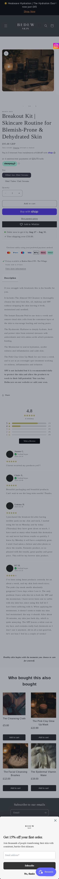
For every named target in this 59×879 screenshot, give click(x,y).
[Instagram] (56, 46)
